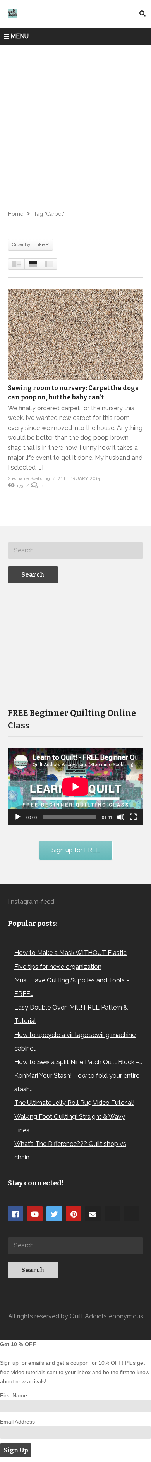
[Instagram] (112, 1213)
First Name (13, 1395)
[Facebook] (15, 1213)
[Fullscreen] (133, 817)
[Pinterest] (73, 1213)
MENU (19, 36)
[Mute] (121, 817)
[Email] (93, 1213)
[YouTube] (35, 1213)
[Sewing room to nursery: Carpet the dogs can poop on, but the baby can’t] (75, 334)
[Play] (18, 817)
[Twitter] (54, 1213)
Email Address (17, 1422)
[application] (75, 786)
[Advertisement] (75, 124)
